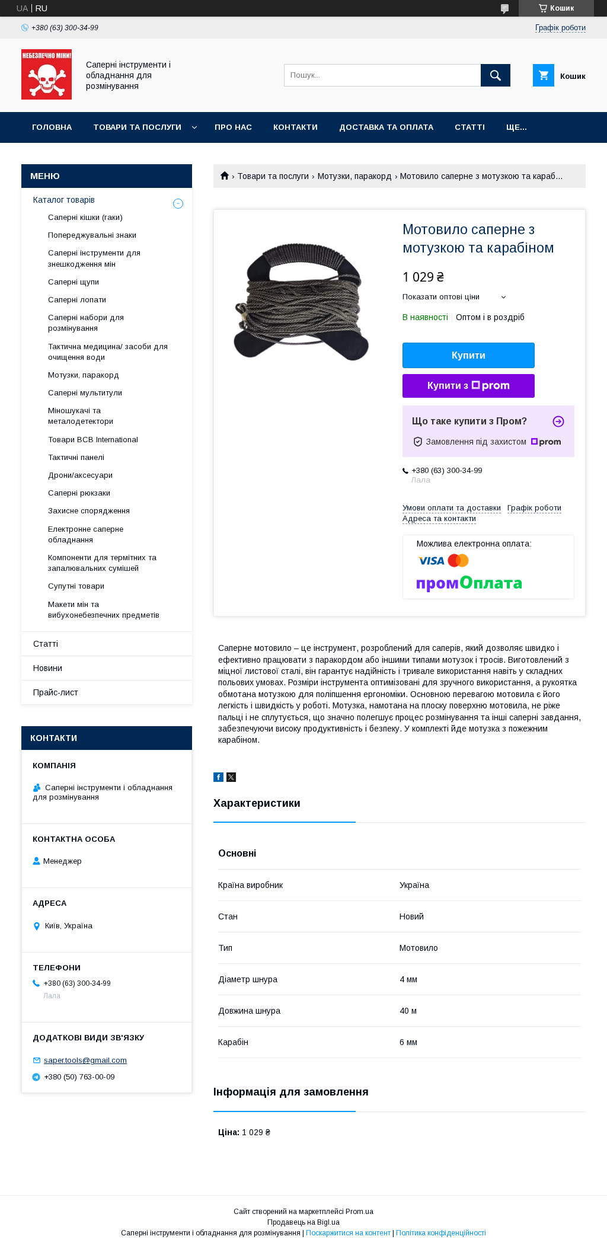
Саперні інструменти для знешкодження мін (94, 258)
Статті (470, 127)
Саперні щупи (73, 281)
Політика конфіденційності (441, 1233)
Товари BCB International (93, 439)
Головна (52, 127)
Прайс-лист (55, 692)
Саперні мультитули (85, 392)
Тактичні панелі (76, 457)
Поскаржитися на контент (348, 1233)
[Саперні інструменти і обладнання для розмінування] (46, 96)
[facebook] (218, 779)
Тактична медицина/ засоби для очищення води (108, 352)
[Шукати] (495, 75)
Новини (47, 668)
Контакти (295, 127)
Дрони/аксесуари (80, 475)
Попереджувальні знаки (92, 235)
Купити (468, 355)
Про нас (233, 127)
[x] (231, 779)
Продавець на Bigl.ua (303, 1222)
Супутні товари (76, 586)
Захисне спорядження (89, 510)
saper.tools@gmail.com (85, 1060)
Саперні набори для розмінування (86, 323)
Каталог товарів (64, 200)
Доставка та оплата (386, 127)
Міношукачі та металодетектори (82, 416)
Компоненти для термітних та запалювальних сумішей (102, 563)
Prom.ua (359, 1212)
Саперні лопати (77, 299)
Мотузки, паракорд (355, 176)
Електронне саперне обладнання (85, 534)
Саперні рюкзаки (79, 492)
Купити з (447, 386)
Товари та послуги (137, 127)
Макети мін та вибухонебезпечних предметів (103, 609)
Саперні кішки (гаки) (85, 217)
